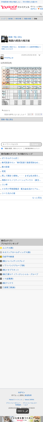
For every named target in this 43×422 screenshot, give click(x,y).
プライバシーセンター (30, 403)
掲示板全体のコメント (32, 148)
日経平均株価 (8, 257)
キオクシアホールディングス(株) (16, 252)
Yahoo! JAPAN (29, 399)
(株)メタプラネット (11, 270)
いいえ (38, 114)
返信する (7, 110)
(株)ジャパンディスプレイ (14, 261)
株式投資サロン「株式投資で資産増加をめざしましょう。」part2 (22, 163)
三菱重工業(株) (9, 287)
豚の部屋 (5, 167)
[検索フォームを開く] (40, 14)
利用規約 (18, 405)
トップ (3, 18)
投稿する (21, 411)
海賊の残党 (27, 18)
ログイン (34, 9)
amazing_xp (8, 57)
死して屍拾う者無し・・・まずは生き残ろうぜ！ (22, 176)
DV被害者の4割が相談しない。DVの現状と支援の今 (19, 2)
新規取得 (28, 395)
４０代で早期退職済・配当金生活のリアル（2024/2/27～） (22, 189)
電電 (4, 171)
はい (30, 114)
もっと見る (37, 198)
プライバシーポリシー (13, 403)
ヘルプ (25, 405)
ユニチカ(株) (8, 248)
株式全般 (18, 18)
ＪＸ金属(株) (8, 279)
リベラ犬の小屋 (8, 193)
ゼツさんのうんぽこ (10, 158)
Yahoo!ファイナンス (15, 399)
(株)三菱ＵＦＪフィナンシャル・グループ (20, 274)
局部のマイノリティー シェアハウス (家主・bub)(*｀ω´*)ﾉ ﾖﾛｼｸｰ (22, 180)
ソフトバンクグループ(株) (14, 265)
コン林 (5, 184)
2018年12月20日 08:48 (28, 55)
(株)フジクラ (8, 283)
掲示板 (10, 18)
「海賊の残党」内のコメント (12, 148)
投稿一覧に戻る (15, 37)
